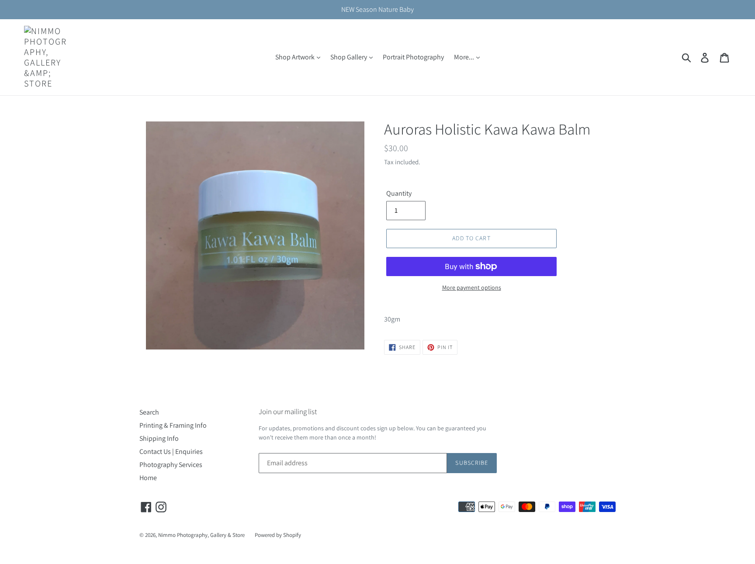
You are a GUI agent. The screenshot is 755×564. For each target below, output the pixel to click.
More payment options (471, 287)
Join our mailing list (288, 411)
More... (464, 57)
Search (149, 412)
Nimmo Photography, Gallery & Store (201, 535)
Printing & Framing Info (173, 425)
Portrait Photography (413, 57)
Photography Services (170, 464)
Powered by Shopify (278, 535)
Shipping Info (159, 438)
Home (148, 477)
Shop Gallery (349, 57)
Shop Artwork (295, 57)
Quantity (399, 193)
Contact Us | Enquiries (171, 451)
